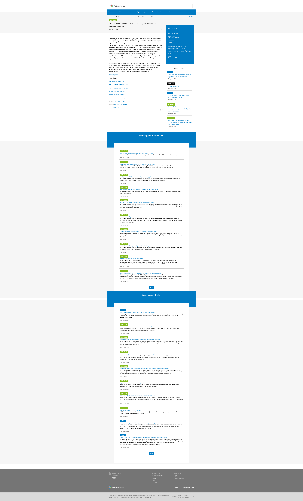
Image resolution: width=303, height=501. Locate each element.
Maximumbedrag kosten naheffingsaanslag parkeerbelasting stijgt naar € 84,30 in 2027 (179, 109)
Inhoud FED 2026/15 (173, 86)
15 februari (116, 108)
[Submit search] (190, 6)
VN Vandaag (122, 12)
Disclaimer (174, 496)
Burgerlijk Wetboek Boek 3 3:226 (118, 91)
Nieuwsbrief (115, 475)
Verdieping (138, 12)
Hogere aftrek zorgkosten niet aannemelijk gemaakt (132, 383)
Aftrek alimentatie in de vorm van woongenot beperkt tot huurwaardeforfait (134, 17)
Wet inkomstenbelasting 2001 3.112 (118, 84)
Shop (165, 12)
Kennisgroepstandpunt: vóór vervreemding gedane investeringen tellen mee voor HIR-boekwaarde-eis (144, 368)
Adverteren (154, 482)
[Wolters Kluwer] (117, 6)
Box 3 (170, 12)
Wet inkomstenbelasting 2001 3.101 (118, 88)
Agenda (159, 12)
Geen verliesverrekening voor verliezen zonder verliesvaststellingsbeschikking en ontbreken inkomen (144, 326)
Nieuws (130, 12)
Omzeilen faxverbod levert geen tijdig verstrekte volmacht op (134, 246)
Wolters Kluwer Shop (179, 478)
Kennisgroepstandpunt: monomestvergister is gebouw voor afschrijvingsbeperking (139, 354)
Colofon (154, 480)
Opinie (145, 12)
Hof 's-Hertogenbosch (120, 104)
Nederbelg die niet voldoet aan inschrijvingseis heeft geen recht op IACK (137, 202)
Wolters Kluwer (177, 477)
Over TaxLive (155, 477)
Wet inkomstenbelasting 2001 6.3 (118, 81)
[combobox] (180, 6)
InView (175, 475)
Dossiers (152, 12)
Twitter (114, 477)
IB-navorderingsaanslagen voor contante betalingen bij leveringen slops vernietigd (140, 339)
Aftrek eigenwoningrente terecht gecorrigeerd (130, 410)
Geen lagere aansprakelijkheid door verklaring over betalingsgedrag (136, 177)
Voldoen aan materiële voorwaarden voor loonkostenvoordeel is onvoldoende (138, 231)
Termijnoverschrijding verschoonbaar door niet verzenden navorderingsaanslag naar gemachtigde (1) (180, 122)
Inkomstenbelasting (119, 101)
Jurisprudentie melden (157, 475)
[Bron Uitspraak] (113, 75)
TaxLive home (112, 12)
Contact (154, 478)
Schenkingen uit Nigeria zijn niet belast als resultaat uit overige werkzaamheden (139, 189)
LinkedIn (114, 478)
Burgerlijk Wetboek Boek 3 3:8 (117, 94)
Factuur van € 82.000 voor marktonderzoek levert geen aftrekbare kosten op (138, 395)
